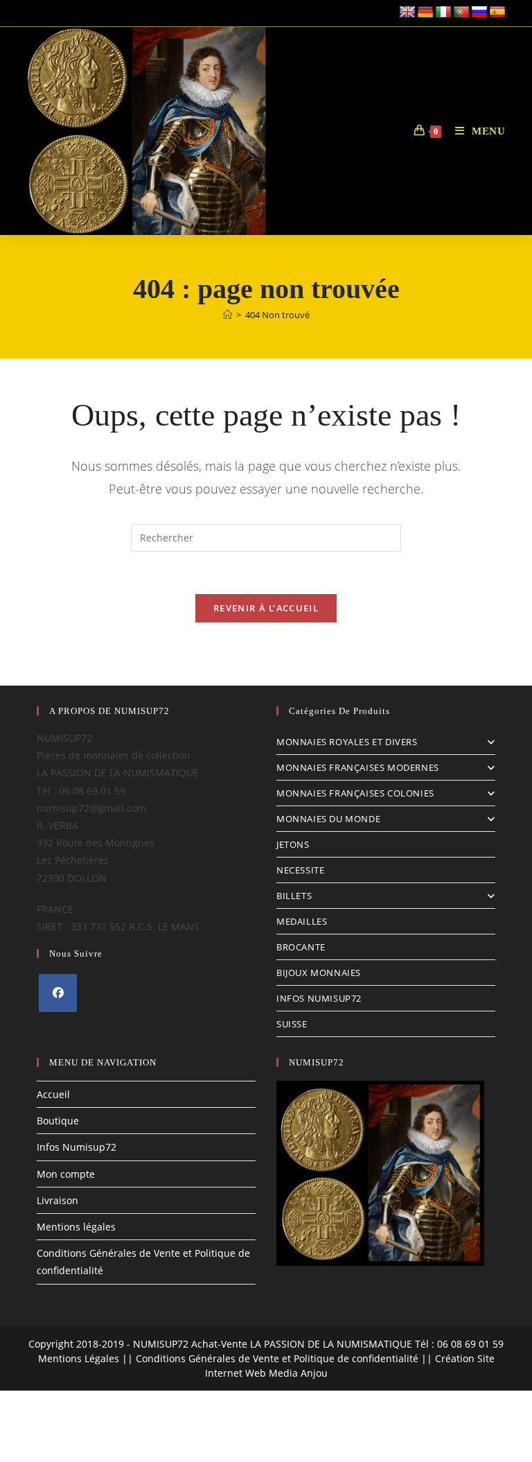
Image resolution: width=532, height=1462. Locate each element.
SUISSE (292, 1024)
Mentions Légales (78, 1358)
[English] (407, 12)
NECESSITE (300, 870)
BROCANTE (301, 947)
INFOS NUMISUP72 (319, 998)
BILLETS (294, 895)
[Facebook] (58, 993)
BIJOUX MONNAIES (318, 972)
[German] (425, 12)
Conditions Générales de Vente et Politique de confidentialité (277, 1358)
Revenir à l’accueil (266, 608)
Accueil (53, 1094)
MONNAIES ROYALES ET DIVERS (347, 742)
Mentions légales (76, 1226)
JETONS (293, 844)
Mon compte (66, 1174)
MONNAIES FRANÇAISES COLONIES (355, 793)
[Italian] (443, 12)
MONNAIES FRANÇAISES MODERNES (357, 767)
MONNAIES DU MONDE (328, 818)
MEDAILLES (301, 921)
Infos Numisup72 (76, 1147)
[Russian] (479, 12)
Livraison (57, 1200)
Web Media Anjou (286, 1373)
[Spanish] (497, 12)
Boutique (58, 1120)
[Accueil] (227, 314)
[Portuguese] (461, 12)
